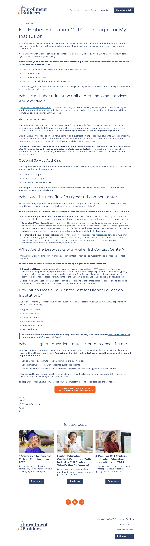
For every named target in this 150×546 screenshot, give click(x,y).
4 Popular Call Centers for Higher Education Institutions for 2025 (111, 459)
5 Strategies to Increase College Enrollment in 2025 (35, 459)
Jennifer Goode (33, 404)
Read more (36, 481)
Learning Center (90, 10)
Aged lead (27, 182)
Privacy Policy (127, 524)
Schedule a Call (123, 10)
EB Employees (124, 536)
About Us (104, 10)
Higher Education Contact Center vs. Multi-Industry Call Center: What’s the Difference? (74, 460)
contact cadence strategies (92, 235)
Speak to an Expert (125, 530)
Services (73, 10)
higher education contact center (36, 108)
